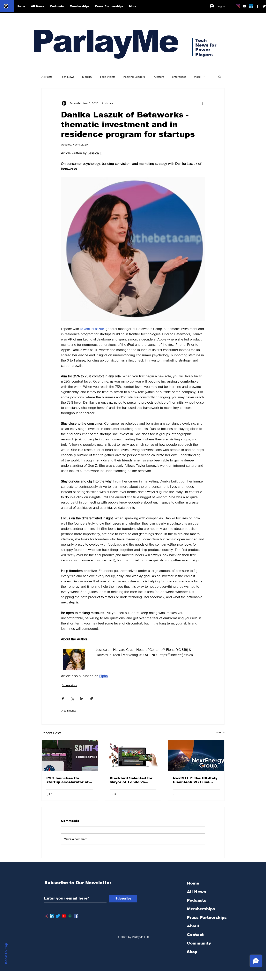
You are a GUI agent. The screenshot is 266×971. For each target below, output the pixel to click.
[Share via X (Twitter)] (72, 698)
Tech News (67, 76)
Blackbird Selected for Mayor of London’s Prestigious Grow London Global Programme (131, 780)
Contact (195, 934)
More (197, 76)
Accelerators (69, 685)
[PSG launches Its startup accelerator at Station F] (70, 755)
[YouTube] (64, 916)
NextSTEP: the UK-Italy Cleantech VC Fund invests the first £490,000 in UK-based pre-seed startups (195, 780)
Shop (192, 952)
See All (220, 732)
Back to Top (6, 953)
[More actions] (202, 103)
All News (196, 892)
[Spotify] (70, 916)
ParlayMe (105, 41)
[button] (219, 76)
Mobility (87, 76)
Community (199, 943)
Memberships (201, 909)
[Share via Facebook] (63, 698)
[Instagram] (238, 6)
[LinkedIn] (251, 6)
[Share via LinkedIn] (82, 698)
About (193, 926)
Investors (158, 76)
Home (193, 883)
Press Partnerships (207, 917)
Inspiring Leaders (134, 76)
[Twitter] (58, 916)
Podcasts (196, 900)
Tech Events (107, 76)
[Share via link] (91, 698)
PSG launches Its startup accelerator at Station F (67, 780)
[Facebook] (76, 916)
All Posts (46, 76)
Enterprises (179, 76)
